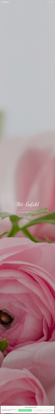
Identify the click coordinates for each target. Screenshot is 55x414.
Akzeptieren (25, 410)
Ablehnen (39, 410)
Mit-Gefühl (5, 2)
